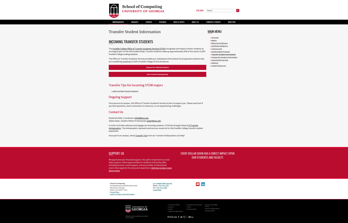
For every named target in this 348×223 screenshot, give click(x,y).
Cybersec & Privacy (213, 22)
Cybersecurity (216, 49)
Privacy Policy (114, 192)
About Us (195, 22)
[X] (181, 217)
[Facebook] (179, 217)
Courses (149, 22)
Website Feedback (191, 209)
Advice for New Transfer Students (125, 91)
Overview (215, 38)
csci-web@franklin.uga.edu (162, 183)
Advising (214, 63)
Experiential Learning (219, 60)
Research (162, 22)
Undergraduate (118, 22)
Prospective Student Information (224, 57)
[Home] (140, 9)
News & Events (179, 22)
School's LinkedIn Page (203, 184)
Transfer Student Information (223, 55)
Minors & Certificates (219, 43)
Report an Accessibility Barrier (211, 205)
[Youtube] (189, 217)
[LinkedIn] (192, 217)
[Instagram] (184, 217)
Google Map (157, 190)
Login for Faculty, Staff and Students (122, 194)
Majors (214, 40)
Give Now (200, 10)
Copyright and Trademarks (194, 204)
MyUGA (170, 209)
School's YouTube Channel (198, 184)
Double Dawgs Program (220, 52)
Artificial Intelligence (219, 46)
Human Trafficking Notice (212, 208)
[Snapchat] (187, 217)
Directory (232, 22)
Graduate (134, 22)
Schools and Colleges (174, 204)
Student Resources (218, 66)
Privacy (189, 207)
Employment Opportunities (175, 211)
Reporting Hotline (210, 210)
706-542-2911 (163, 186)
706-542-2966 (161, 188)
